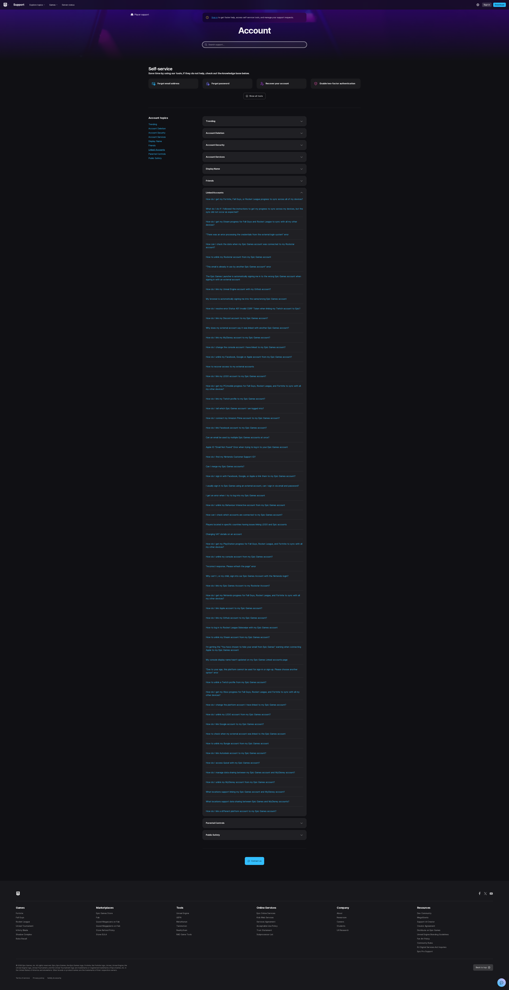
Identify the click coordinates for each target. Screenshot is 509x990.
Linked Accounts (156, 149)
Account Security (156, 132)
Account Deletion (157, 128)
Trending (152, 124)
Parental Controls (157, 154)
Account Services (157, 137)
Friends (152, 145)
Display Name (155, 141)
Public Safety (155, 158)
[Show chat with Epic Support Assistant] (501, 982)
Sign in (215, 17)
